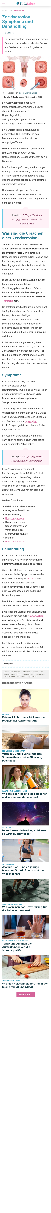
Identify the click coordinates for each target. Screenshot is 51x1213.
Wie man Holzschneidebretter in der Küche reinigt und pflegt (25, 985)
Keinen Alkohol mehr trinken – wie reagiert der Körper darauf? (23, 719)
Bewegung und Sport (12, 904)
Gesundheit (7, 11)
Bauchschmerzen (14, 518)
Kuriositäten (8, 864)
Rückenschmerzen (15, 541)
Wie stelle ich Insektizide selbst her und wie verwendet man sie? (24, 795)
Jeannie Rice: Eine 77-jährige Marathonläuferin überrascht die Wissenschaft (23, 870)
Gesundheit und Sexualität (15, 941)
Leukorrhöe (31, 421)
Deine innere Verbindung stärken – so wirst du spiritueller (24, 832)
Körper (5, 714)
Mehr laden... (25, 994)
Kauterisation (36, 616)
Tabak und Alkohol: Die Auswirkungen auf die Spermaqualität (17, 947)
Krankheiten (19, 11)
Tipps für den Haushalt (13, 981)
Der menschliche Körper (13, 751)
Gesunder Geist (9, 828)
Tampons (7, 300)
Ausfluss (31, 578)
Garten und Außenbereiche (15, 791)
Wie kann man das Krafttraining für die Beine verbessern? (24, 908)
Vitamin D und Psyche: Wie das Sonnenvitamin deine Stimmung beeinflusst (22, 757)
